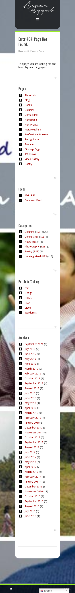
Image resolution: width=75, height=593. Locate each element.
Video (28, 307)
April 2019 (30, 363)
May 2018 (30, 403)
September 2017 (34, 442)
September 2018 (34, 383)
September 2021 (34, 344)
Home (20, 51)
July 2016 (30, 511)
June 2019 (30, 353)
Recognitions (32, 139)
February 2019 (33, 373)
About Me (30, 95)
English (47, 590)
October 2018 (32, 378)
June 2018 (30, 398)
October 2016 (32, 496)
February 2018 (33, 417)
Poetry (28, 163)
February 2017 (33, 476)
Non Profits (31, 124)
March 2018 (31, 412)
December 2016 (33, 486)
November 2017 (34, 432)
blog (27, 100)
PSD (27, 302)
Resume (29, 144)
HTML (28, 297)
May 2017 (30, 462)
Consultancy (31, 236)
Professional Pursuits (36, 134)
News (28, 241)
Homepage (31, 119)
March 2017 (31, 471)
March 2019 (31, 368)
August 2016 (32, 506)
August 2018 (32, 388)
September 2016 (34, 501)
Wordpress (31, 312)
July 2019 (30, 349)
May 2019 (30, 358)
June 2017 (30, 457)
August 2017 (32, 447)
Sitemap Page (32, 149)
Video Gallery (32, 159)
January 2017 (32, 481)
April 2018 (30, 407)
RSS (38, 231)
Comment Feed (33, 200)
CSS (27, 288)
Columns (29, 109)
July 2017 (30, 452)
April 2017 (30, 466)
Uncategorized (33, 256)
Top (55, 77)
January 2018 (32, 422)
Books (28, 105)
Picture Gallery (33, 129)
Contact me (31, 114)
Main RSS (30, 195)
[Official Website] (37, 12)
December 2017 (33, 427)
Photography (32, 246)
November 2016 (34, 491)
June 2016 (30, 516)
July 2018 (30, 393)
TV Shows (30, 154)
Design (28, 292)
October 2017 (32, 437)
